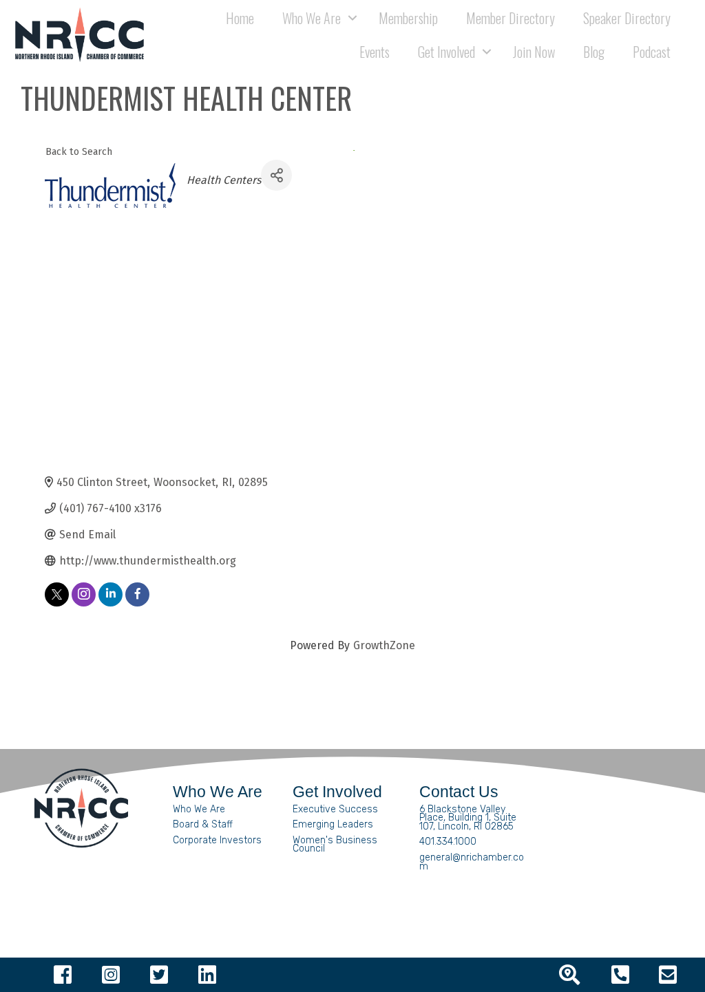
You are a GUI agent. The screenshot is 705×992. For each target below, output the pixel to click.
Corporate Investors (217, 840)
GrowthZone (384, 645)
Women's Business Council (335, 844)
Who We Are (199, 809)
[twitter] (57, 594)
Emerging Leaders (333, 824)
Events (374, 51)
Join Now (534, 51)
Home (240, 18)
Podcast (652, 51)
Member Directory (510, 18)
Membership (408, 18)
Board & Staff (203, 824)
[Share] (276, 175)
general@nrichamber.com (471, 862)
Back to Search (78, 152)
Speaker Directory (627, 18)
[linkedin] (110, 594)
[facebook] (137, 594)
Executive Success (335, 809)
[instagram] (84, 594)
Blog (593, 51)
